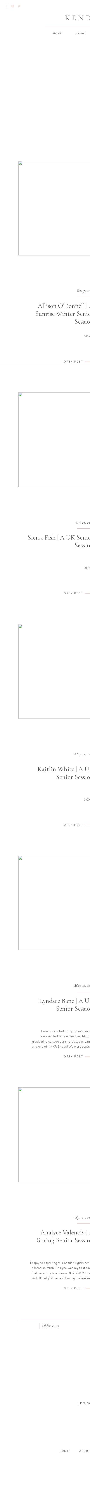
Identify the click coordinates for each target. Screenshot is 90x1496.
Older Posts (50, 1326)
